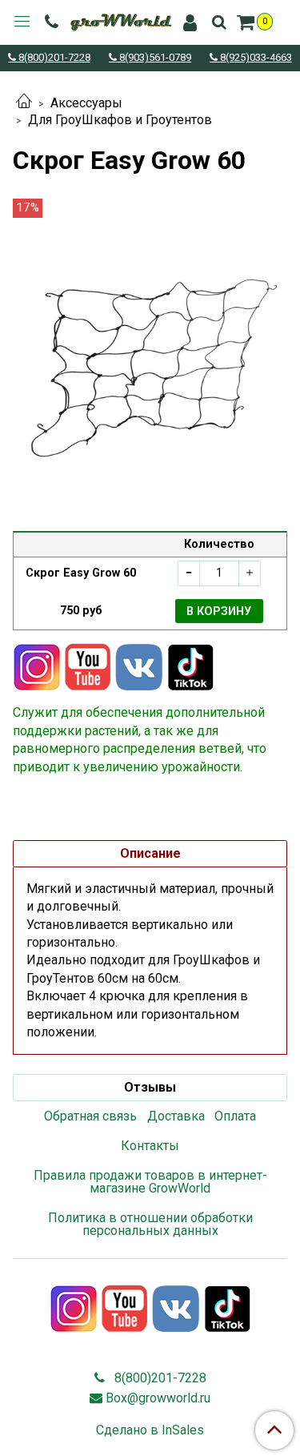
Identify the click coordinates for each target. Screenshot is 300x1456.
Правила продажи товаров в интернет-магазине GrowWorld (150, 1182)
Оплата (235, 1116)
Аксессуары (86, 103)
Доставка (176, 1116)
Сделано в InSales (150, 1430)
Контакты (150, 1145)
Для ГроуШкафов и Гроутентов (120, 119)
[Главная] (24, 103)
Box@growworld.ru (158, 1398)
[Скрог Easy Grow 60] (150, 361)
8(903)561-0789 (154, 58)
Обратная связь (90, 1116)
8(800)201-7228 (53, 58)
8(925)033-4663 (255, 58)
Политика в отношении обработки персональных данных (150, 1224)
